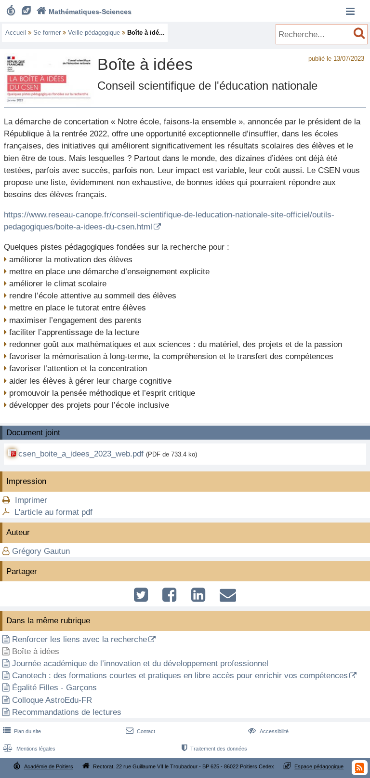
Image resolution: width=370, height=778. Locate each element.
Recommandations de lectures (66, 712)
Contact (140, 731)
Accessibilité (268, 731)
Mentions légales (29, 748)
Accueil (15, 32)
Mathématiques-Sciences (84, 11)
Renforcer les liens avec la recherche (79, 639)
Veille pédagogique (94, 32)
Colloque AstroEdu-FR (52, 700)
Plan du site (22, 731)
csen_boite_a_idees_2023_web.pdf (82, 453)
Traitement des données (214, 748)
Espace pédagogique (319, 766)
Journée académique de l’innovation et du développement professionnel (140, 663)
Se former (47, 32)
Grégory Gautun (41, 551)
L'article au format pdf (53, 512)
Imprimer (31, 500)
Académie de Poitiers (48, 766)
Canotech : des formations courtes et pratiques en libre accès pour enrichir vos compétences (180, 675)
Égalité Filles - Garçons (54, 687)
